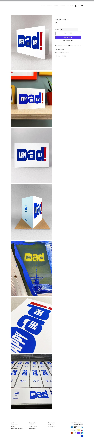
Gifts (62, 6)
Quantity (57, 29)
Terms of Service (33, 426)
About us (70, 6)
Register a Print (14, 424)
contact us (31, 424)
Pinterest (51, 424)
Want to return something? (17, 428)
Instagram (51, 426)
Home (43, 6)
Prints (49, 6)
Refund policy (32, 428)
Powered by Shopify (78, 424)
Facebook (51, 422)
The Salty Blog (32, 422)
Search (12, 422)
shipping (13, 426)
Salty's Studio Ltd (79, 422)
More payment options (68, 40)
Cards (56, 6)
